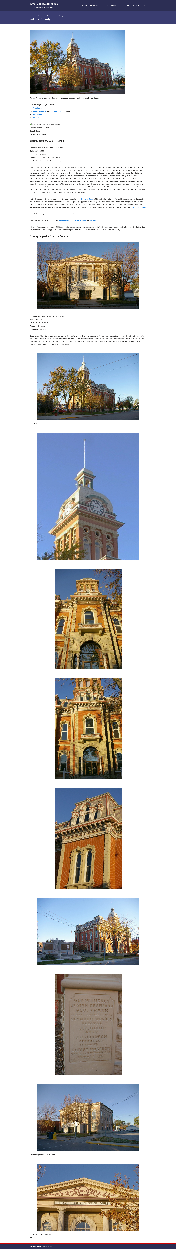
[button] (97, 5)
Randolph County (139, 207)
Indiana (49, 16)
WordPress (48, 1246)
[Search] (144, 5)
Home (84, 5)
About (121, 5)
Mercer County (59, 111)
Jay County (37, 114)
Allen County (37, 108)
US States (38, 16)
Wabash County (80, 220)
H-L (44, 16)
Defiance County (87, 199)
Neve (32, 1246)
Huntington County (65, 220)
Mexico (113, 5)
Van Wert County (39, 111)
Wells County (38, 118)
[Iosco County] (32, 114)
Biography (130, 5)
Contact (139, 5)
